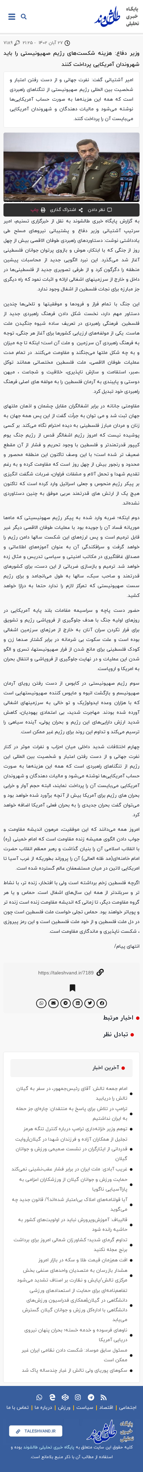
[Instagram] (78, 1397)
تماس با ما (18, 1407)
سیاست (84, 1407)
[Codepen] (65, 1397)
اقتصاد (106, 1407)
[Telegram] (90, 1397)
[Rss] (103, 1397)
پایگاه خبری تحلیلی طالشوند (48, 1447)
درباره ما (43, 1407)
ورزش (64, 1407)
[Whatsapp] (39, 1397)
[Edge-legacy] (52, 1397)
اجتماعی (127, 1407)
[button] (23, 16)
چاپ (35, 210)
